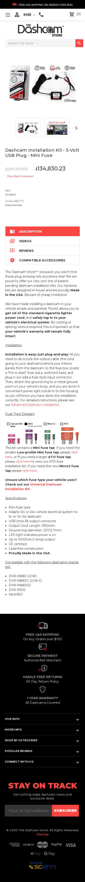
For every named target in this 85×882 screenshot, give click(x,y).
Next (76, 128)
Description (26, 231)
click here (23, 461)
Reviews (22, 250)
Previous (9, 128)
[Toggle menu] (8, 15)
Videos (21, 241)
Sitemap (42, 834)
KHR (28, 15)
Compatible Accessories (37, 260)
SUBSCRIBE (65, 810)
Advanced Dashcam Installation (35, 405)
